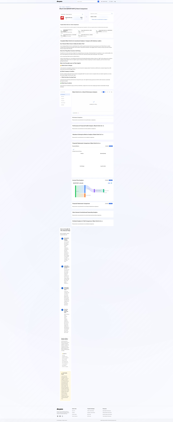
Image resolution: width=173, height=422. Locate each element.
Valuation (62, 98)
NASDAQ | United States (91, 412)
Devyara (60, 420)
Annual (111, 180)
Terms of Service (74, 416)
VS (86, 16)
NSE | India (89, 416)
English (112, 1)
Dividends (62, 104)
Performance (63, 94)
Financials (62, 100)
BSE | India (89, 414)
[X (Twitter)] (62, 416)
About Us (73, 410)
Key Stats (62, 96)
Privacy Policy (74, 414)
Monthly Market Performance (107, 414)
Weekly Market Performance (107, 412)
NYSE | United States (90, 410)
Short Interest (63, 102)
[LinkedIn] (60, 416)
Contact (73, 412)
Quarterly (106, 180)
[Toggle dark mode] (115, 1)
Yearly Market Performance (107, 416)
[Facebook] (58, 416)
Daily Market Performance (107, 410)
